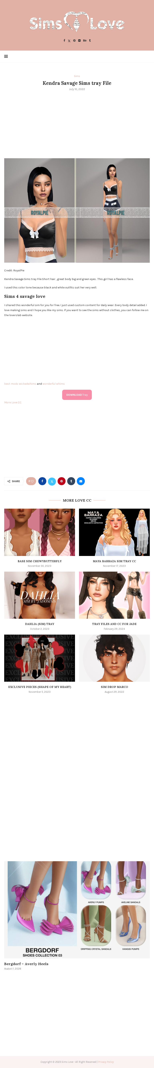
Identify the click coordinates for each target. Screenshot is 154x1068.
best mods (11, 383)
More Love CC (12, 402)
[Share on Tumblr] (71, 481)
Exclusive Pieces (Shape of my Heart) (39, 687)
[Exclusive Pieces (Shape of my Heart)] (39, 658)
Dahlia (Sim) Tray (39, 624)
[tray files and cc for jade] (114, 595)
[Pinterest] (74, 41)
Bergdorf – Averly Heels (26, 964)
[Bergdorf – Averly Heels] (77, 909)
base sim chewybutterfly (40, 561)
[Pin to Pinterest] (62, 481)
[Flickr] (79, 41)
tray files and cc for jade (114, 624)
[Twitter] (69, 41)
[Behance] (84, 41)
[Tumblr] (90, 41)
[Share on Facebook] (42, 481)
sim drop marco (114, 687)
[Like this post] (32, 481)
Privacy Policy (106, 1062)
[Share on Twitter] (52, 481)
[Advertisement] (77, 124)
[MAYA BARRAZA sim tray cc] (114, 532)
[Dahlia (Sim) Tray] (39, 595)
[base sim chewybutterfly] (39, 532)
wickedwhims (27, 383)
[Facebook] (64, 41)
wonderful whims (54, 383)
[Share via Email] (81, 481)
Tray (77, 395)
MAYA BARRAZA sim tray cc (114, 561)
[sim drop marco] (114, 658)
